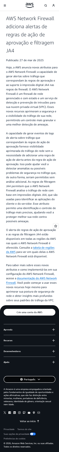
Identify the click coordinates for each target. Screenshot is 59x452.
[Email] (39, 413)
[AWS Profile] (54, 5)
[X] (5, 413)
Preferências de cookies (14, 438)
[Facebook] (9, 413)
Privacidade (9, 429)
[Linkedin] (14, 413)
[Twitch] (24, 413)
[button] (29, 312)
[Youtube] (29, 413)
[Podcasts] (34, 413)
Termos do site (24, 429)
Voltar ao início (28, 421)
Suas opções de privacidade (16, 434)
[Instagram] (19, 413)
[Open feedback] (55, 226)
